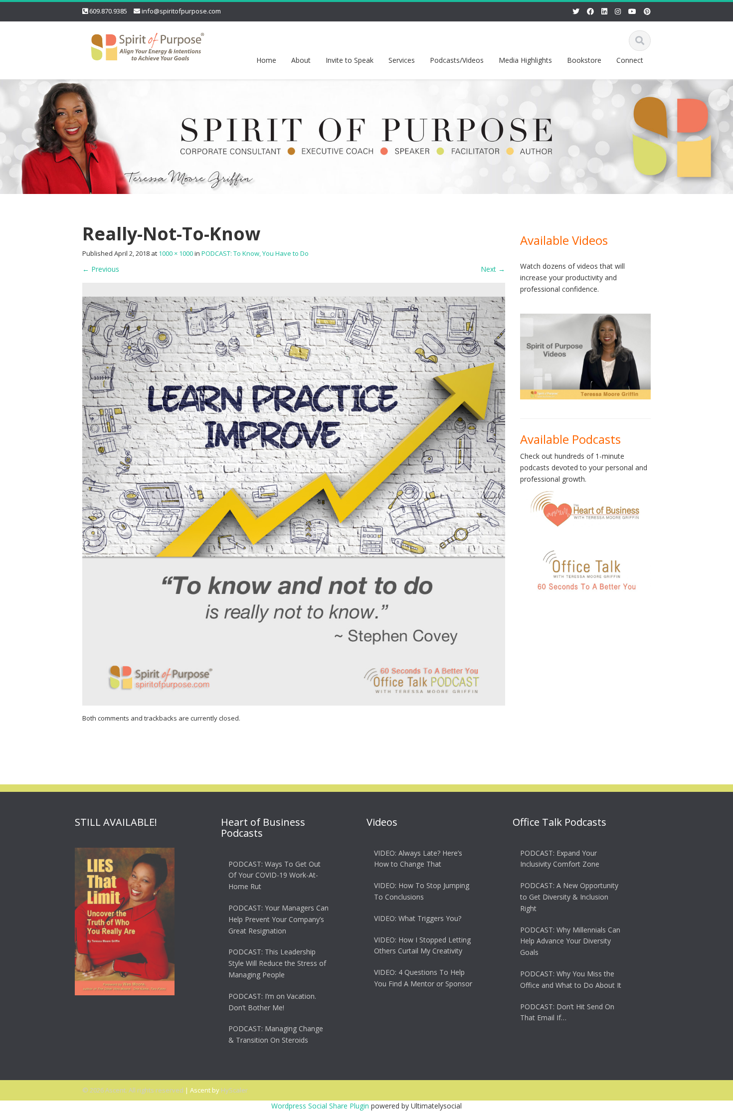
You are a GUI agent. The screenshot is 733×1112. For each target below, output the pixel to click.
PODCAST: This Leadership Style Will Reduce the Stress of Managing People (277, 963)
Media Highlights (525, 60)
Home (266, 60)
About (301, 60)
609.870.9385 (108, 10)
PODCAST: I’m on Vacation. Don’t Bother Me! (272, 1001)
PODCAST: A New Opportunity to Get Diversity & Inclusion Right (569, 897)
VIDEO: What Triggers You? (417, 918)
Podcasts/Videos (457, 60)
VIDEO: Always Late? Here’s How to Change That (418, 858)
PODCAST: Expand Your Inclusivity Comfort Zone (559, 858)
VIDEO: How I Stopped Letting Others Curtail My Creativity (422, 945)
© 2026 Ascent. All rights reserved (132, 1090)
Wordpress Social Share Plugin (321, 1106)
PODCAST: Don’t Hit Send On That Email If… (567, 1012)
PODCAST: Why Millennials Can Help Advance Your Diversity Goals (570, 941)
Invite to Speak (349, 60)
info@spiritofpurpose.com (181, 10)
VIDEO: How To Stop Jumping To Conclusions (421, 891)
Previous (100, 269)
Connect (629, 60)
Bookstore (584, 60)
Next (493, 269)
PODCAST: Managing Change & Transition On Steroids (275, 1034)
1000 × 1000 (176, 253)
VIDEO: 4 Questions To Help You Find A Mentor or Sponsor (423, 977)
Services (401, 60)
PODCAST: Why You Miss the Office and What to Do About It (570, 979)
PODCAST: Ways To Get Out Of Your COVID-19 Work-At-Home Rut (274, 875)
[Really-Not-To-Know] (293, 493)
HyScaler (234, 1090)
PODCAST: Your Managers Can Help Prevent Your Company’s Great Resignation (278, 919)
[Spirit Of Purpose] (147, 44)
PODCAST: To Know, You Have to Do (255, 253)
